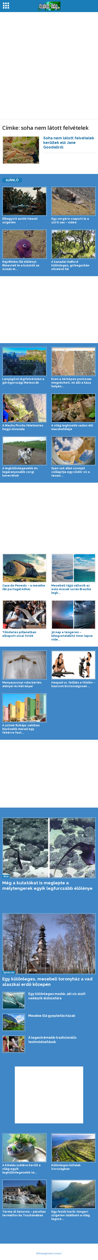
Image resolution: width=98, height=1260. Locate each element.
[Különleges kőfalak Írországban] (73, 1147)
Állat (6, 876)
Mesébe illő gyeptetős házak (51, 1016)
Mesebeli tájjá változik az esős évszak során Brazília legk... (71, 589)
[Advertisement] (49, 66)
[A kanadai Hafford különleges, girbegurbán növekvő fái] (73, 244)
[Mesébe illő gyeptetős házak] (13, 1022)
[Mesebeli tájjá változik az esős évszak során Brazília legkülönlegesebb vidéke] (73, 568)
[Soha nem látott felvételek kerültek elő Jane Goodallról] (21, 150)
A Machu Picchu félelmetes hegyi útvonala (22, 427)
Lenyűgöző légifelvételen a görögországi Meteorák (23, 380)
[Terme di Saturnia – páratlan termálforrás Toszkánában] (24, 1194)
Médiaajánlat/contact (49, 1253)
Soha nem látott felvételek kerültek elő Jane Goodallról (68, 142)
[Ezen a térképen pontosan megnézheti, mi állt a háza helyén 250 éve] (73, 361)
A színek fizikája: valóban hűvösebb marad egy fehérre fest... (21, 729)
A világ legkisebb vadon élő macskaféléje (72, 427)
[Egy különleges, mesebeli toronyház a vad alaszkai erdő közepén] (49, 943)
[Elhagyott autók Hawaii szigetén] (24, 201)
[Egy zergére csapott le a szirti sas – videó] (73, 201)
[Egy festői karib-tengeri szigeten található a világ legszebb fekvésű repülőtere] (73, 1194)
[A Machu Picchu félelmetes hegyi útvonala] (24, 408)
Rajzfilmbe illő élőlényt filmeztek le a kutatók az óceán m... (20, 265)
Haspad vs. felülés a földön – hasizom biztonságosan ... (73, 684)
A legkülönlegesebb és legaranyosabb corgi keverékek (20, 472)
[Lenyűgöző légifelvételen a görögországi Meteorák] (24, 361)
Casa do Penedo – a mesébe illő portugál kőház (23, 587)
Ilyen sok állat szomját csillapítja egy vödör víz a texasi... (70, 472)
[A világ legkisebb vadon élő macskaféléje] (73, 408)
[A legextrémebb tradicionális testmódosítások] (13, 1044)
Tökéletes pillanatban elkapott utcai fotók (19, 634)
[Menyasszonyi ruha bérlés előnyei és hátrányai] (24, 665)
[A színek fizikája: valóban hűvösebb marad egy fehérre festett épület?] (24, 707)
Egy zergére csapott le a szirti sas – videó (70, 220)
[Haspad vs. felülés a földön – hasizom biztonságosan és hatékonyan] (73, 665)
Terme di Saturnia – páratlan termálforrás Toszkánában (24, 1213)
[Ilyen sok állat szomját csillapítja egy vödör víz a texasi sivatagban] (73, 450)
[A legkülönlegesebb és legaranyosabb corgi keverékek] (24, 450)
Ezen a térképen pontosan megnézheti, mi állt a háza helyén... (71, 382)
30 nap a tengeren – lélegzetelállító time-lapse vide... (72, 635)
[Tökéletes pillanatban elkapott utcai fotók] (24, 614)
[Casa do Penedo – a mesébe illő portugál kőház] (24, 568)
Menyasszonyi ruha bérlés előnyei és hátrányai (21, 684)
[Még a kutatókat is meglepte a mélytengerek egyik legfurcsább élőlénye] (49, 847)
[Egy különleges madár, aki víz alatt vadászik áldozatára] (13, 1000)
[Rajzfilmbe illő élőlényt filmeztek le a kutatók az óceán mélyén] (24, 244)
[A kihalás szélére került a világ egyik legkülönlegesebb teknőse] (24, 1147)
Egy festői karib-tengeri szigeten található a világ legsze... (70, 1215)
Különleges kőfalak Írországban (66, 1167)
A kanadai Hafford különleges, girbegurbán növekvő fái (70, 265)
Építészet (8, 972)
